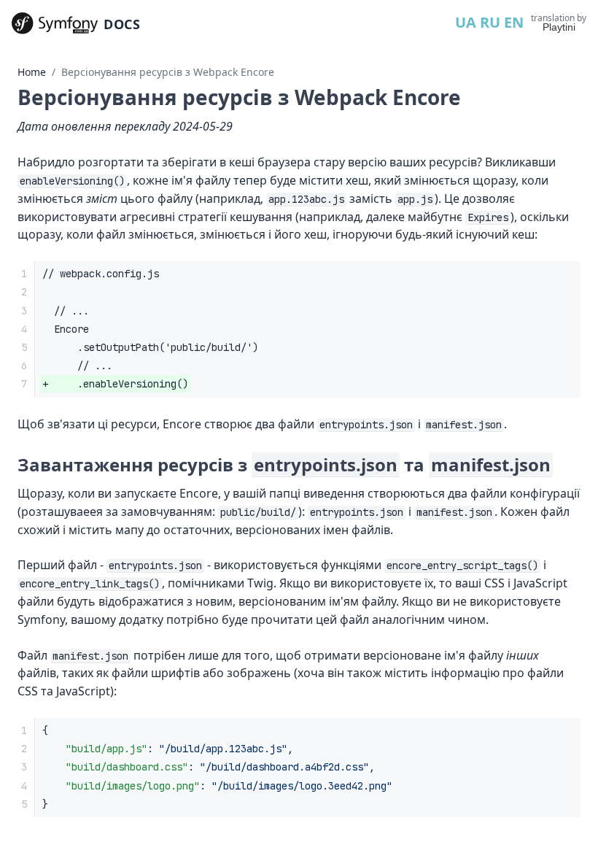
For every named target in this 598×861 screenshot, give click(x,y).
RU (490, 22)
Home (32, 72)
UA (465, 22)
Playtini (559, 27)
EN (514, 22)
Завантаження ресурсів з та (284, 464)
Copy (556, 734)
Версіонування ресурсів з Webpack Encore (167, 72)
